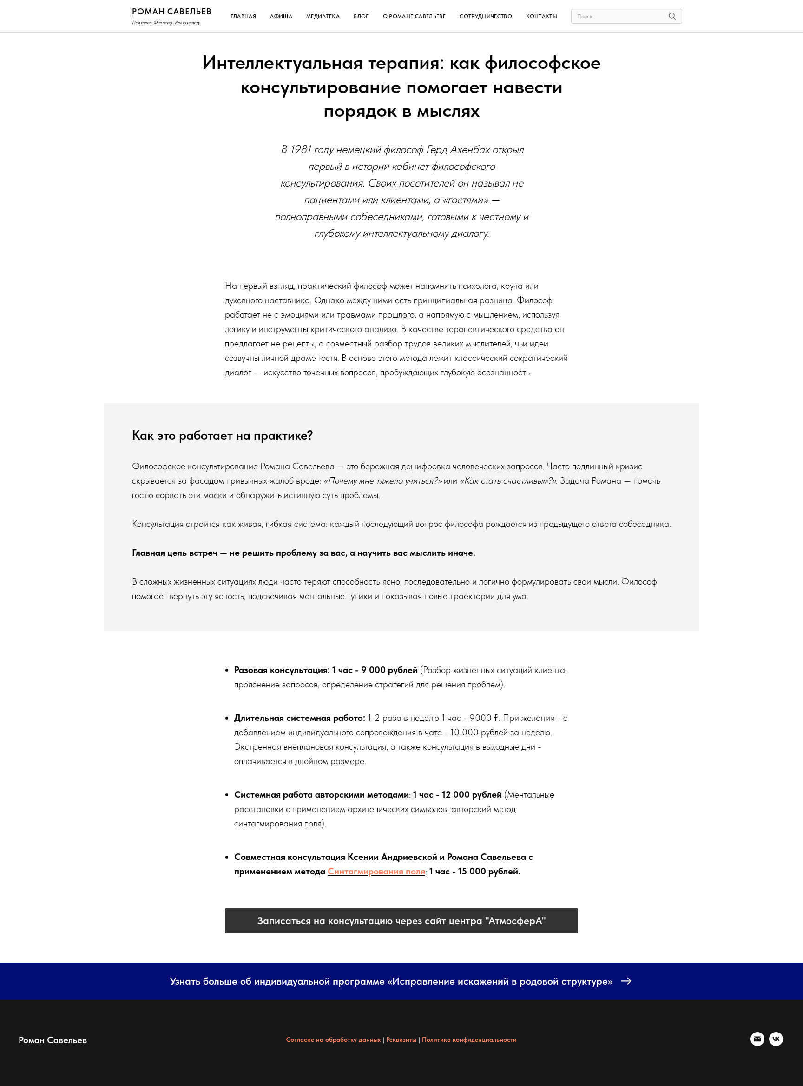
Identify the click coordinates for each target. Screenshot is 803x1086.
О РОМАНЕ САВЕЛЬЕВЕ (414, 16)
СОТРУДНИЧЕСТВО (486, 16)
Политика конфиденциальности (469, 1039)
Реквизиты (401, 1039)
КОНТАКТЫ (541, 16)
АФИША (281, 16)
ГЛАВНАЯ (243, 16)
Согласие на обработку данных (334, 1039)
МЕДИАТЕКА (323, 16)
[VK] (776, 1043)
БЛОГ (361, 16)
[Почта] (757, 1043)
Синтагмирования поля (376, 871)
